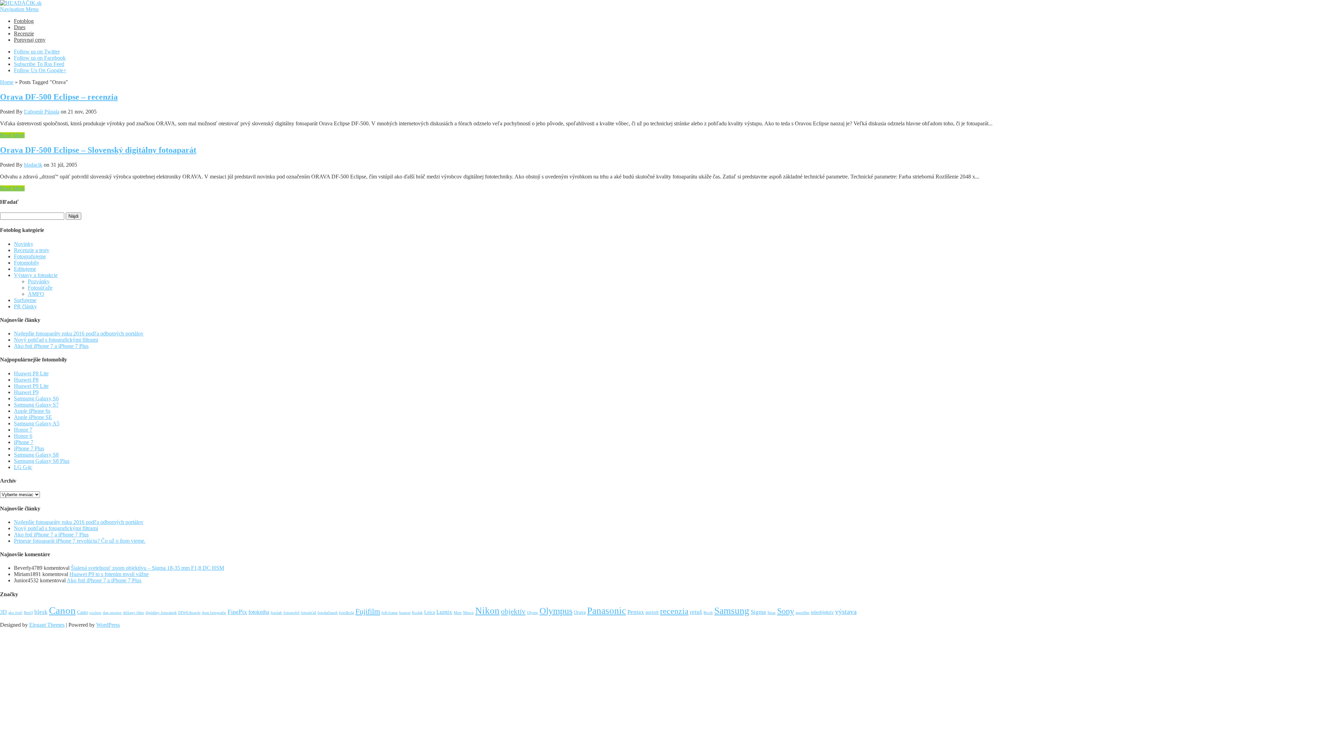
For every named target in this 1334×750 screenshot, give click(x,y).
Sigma (758, 612)
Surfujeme (25, 300)
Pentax (635, 612)
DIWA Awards (189, 613)
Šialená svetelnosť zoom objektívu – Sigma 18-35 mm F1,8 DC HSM (147, 568)
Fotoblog (24, 21)
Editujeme (25, 269)
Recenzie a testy (31, 250)
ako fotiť (15, 613)
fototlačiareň (328, 613)
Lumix (444, 612)
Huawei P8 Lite (31, 373)
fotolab (276, 613)
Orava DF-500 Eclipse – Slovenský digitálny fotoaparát (98, 150)
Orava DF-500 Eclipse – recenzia (59, 96)
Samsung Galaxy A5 (36, 423)
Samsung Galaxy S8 (36, 455)
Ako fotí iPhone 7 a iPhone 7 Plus (51, 346)
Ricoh (708, 613)
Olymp (532, 613)
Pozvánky (39, 281)
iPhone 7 (23, 442)
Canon (62, 610)
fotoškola (346, 613)
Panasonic (606, 611)
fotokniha (258, 612)
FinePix (237, 611)
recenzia (674, 611)
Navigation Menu (19, 9)
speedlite (802, 613)
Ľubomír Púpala (41, 112)
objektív (513, 611)
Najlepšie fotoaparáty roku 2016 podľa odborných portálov (78, 333)
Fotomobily (26, 263)
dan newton (112, 613)
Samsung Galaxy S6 (36, 398)
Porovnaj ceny (30, 40)
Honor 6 (23, 436)
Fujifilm (367, 611)
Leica (429, 612)
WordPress (108, 625)
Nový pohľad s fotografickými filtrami (56, 340)
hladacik (33, 165)
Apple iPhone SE (33, 417)
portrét (652, 612)
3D (3, 612)
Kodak (417, 613)
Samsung (731, 611)
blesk (41, 612)
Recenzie (24, 33)
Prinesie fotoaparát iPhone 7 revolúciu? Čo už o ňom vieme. (80, 541)
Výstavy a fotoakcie (36, 275)
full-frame (389, 613)
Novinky (23, 244)
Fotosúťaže (40, 288)
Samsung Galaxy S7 (36, 405)
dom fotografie (214, 613)
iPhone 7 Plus (29, 448)
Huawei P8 (26, 380)
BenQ (28, 613)
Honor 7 (23, 430)
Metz (458, 613)
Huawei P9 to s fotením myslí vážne (109, 574)
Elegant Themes (47, 625)
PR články (25, 306)
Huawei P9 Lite (31, 386)
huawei (405, 613)
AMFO (36, 294)
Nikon (487, 611)
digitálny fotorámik (161, 613)
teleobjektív (822, 612)
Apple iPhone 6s (32, 411)
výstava (846, 611)
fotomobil (291, 613)
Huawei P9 (26, 392)
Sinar (771, 613)
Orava (580, 612)
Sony (785, 611)
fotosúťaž (308, 613)
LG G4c (23, 467)
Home (7, 82)
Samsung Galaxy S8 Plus (41, 461)
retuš (696, 612)
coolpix (95, 613)
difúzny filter (133, 613)
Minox (468, 613)
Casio (82, 612)
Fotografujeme (30, 256)
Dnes (19, 27)
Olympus (556, 611)
